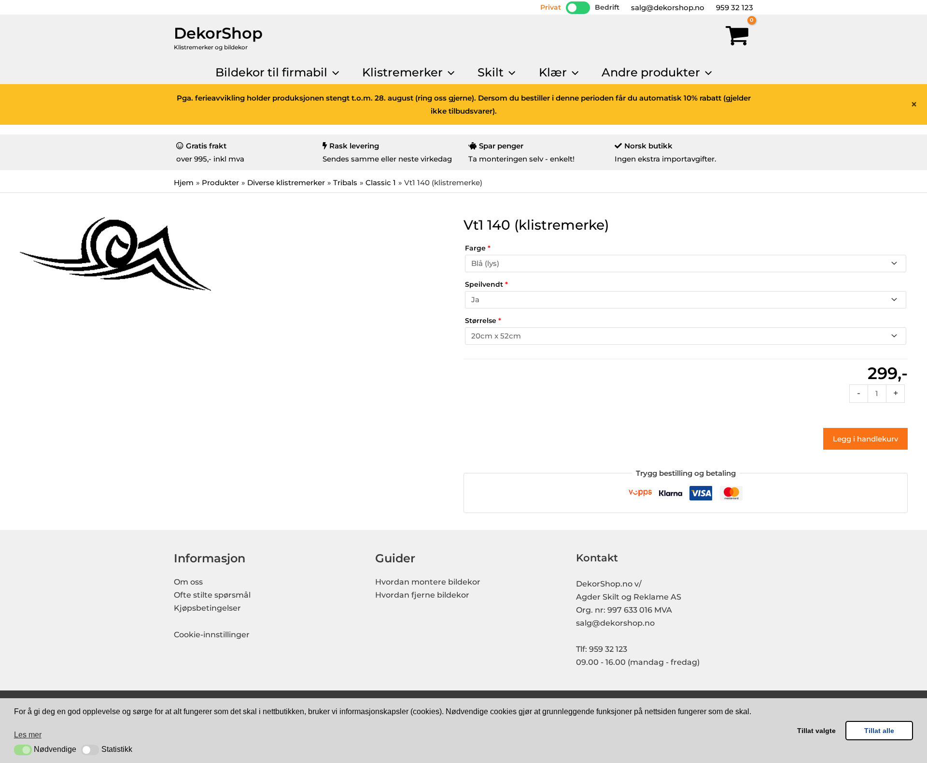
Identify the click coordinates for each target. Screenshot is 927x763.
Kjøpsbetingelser (207, 608)
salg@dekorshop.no (666, 7)
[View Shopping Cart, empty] (737, 38)
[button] (23, 750)
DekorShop (218, 33)
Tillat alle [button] (879, 730)
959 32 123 (733, 7)
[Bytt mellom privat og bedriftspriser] (578, 7)
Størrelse (483, 320)
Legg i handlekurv (865, 438)
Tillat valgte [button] (816, 730)
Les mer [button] (28, 735)
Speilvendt (486, 284)
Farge (478, 248)
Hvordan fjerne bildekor (422, 595)
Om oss (188, 582)
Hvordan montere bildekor (427, 582)
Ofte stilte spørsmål (212, 595)
